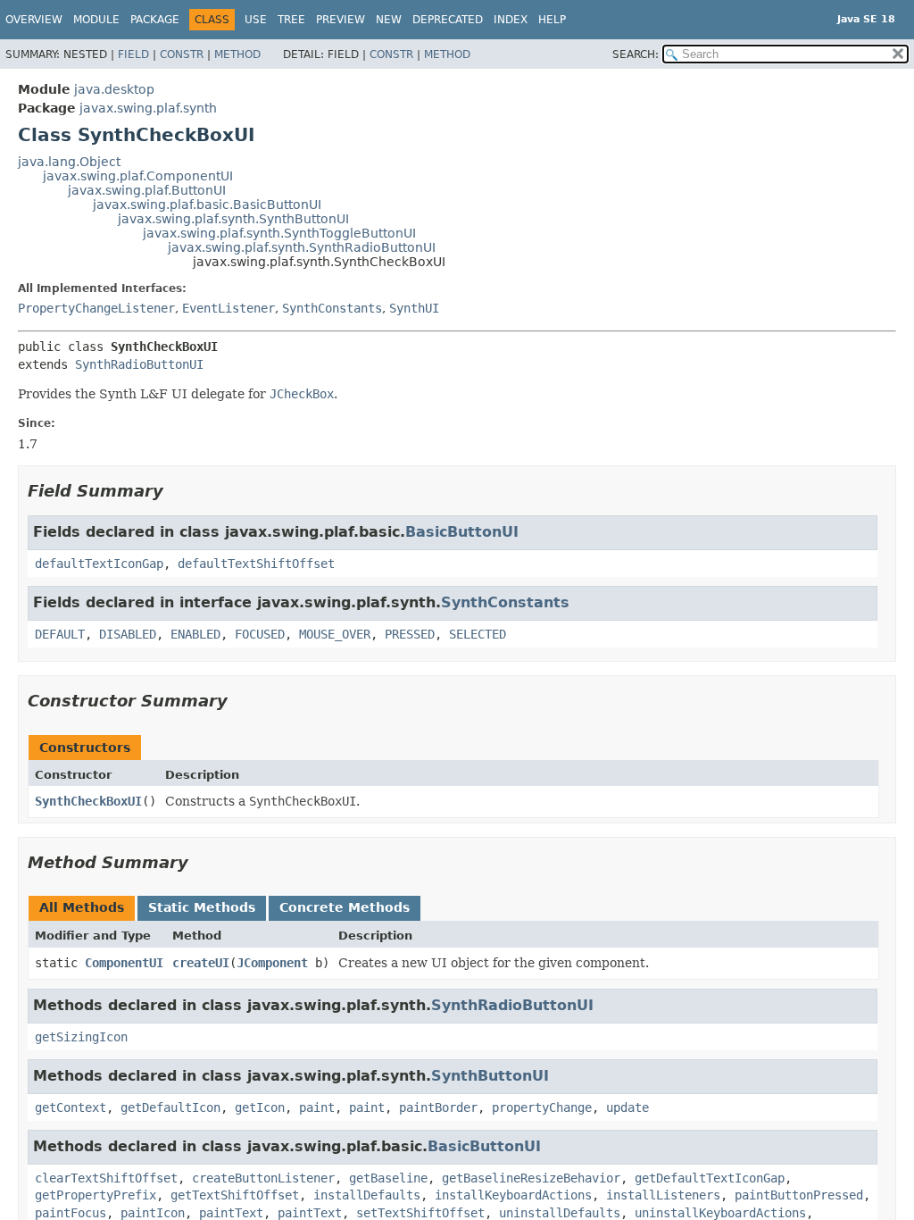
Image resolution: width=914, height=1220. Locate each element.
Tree (291, 19)
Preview (340, 19)
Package (154, 19)
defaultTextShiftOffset (256, 563)
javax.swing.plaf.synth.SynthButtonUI (233, 219)
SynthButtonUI (490, 1075)
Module (96, 19)
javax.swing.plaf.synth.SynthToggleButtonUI (279, 233)
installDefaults (366, 1195)
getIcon (260, 1107)
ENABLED (195, 634)
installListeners (663, 1195)
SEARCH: (635, 54)
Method (237, 54)
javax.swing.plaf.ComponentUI (138, 176)
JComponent (272, 963)
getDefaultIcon (170, 1107)
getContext (70, 1107)
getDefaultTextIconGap (710, 1178)
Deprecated (447, 19)
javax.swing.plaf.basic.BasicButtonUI (207, 204)
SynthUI (414, 308)
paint (317, 1107)
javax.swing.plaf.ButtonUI (147, 190)
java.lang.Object (69, 162)
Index (511, 19)
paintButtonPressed (799, 1195)
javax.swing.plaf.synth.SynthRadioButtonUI (302, 247)
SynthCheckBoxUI (88, 801)
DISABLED (127, 634)
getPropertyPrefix (95, 1195)
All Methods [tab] (81, 907)
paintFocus (70, 1213)
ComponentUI (124, 963)
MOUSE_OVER (334, 634)
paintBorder (438, 1107)
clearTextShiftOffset (106, 1178)
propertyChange (542, 1107)
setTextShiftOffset (420, 1213)
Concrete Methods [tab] (344, 907)
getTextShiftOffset (234, 1195)
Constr (182, 54)
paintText (231, 1213)
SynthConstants (332, 308)
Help (552, 19)
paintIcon (152, 1213)
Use (256, 19)
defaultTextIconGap (99, 563)
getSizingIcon (81, 1037)
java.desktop (114, 89)
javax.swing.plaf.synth (148, 108)
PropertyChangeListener (96, 308)
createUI (200, 963)
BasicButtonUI (462, 531)
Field (133, 54)
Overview (33, 19)
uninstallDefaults (559, 1213)
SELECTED (477, 634)
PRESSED (410, 634)
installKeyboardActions (513, 1195)
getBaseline (388, 1178)
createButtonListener (263, 1178)
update (627, 1107)
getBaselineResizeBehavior (531, 1178)
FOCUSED (260, 634)
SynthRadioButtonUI (139, 364)
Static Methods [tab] (201, 907)
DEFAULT (60, 634)
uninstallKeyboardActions (720, 1213)
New (389, 19)
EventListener (228, 308)
